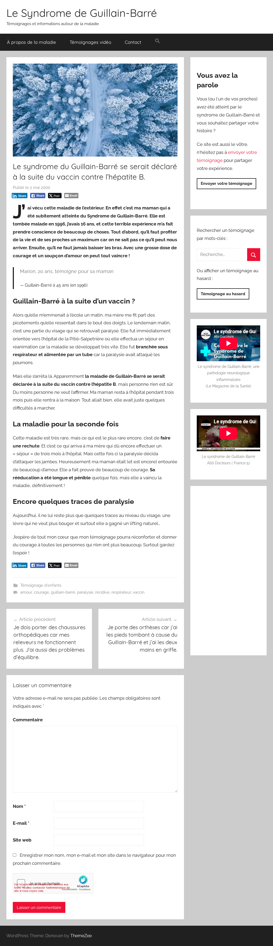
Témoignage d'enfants (40, 585)
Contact (133, 42)
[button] (157, 41)
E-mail (21, 823)
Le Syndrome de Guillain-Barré (81, 13)
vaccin (138, 592)
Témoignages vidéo (90, 42)
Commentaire (28, 719)
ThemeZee (81, 935)
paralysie (85, 592)
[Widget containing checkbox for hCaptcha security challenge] (53, 883)
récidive (102, 592)
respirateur (121, 592)
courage (41, 592)
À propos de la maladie (31, 42)
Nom (19, 806)
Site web (22, 840)
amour (26, 592)
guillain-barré (63, 592)
